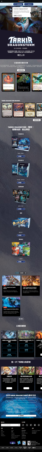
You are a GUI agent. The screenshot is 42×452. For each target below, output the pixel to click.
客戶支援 (16, 447)
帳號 (12, 431)
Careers (12, 433)
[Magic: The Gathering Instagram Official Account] (39, 425)
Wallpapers (3, 435)
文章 (2, 430)
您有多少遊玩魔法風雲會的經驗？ (12, 404)
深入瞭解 (9, 388)
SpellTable (24, 438)
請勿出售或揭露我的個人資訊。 (24, 448)
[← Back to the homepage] (21, 1)
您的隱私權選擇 (29, 448)
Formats (2, 431)
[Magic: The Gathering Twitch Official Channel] (31, 425)
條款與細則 (28, 412)
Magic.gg (23, 431)
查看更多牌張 (21, 70)
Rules (2, 433)
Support (13, 434)
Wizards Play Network (15, 435)
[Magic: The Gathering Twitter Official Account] (27, 425)
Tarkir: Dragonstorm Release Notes (11, 312)
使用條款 (3, 447)
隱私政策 (24, 412)
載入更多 (21, 318)
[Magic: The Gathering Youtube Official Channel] (35, 425)
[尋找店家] (19, 425)
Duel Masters (34, 431)
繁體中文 (15, 15)
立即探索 (26, 388)
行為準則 (7, 447)
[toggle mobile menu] (2, 1)
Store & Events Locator (24, 433)
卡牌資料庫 (24, 435)
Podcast (2, 434)
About (12, 430)
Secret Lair (24, 436)
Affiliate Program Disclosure (14, 437)
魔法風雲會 (24, 430)
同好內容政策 (20, 448)
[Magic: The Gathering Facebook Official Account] (23, 425)
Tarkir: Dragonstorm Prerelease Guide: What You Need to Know (31, 291)
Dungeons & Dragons (36, 430)
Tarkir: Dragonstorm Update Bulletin (11, 291)
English (19, 15)
